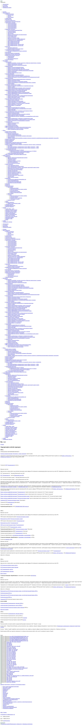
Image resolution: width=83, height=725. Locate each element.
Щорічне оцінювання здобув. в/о (14, 172)
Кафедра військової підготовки (11, 126)
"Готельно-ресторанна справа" (22, 516)
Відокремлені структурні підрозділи (12, 21)
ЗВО (11, 504)
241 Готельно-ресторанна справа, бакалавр (9, 567)
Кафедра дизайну (11, 86)
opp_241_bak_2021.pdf (11, 655)
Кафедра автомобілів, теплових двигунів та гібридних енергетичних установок (24, 62)
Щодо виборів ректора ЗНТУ (14, 41)
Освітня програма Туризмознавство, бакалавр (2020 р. (11, 603)
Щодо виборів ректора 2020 (13, 42)
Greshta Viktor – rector (9, 208)
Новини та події (11, 200)
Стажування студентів (14, 199)
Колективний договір (12, 35)
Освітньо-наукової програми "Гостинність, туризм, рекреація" (13, 453)
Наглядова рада (8, 19)
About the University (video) (10, 212)
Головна (4, 11)
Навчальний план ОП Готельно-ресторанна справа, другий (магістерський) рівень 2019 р (18, 591)
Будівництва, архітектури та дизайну (13, 84)
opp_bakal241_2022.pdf (11, 648)
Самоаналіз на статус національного (15, 40)
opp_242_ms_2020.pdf (10, 654)
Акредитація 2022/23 (12, 27)
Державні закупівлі (9, 204)
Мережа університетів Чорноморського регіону (17, 157)
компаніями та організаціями (25, 537)
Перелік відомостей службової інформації (16, 38)
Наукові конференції (9, 140)
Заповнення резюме (14, 188)
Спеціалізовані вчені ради (10, 148)
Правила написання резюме (16, 192)
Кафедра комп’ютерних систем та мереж (16, 96)
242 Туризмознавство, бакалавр (7, 571)
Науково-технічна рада (10, 139)
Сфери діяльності (6, 155)
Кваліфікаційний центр (10, 205)
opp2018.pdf (8, 642)
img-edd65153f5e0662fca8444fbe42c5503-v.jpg (18, 640)
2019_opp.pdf (9, 679)
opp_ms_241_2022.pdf (10, 647)
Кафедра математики (12, 71)
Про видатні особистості (13, 58)
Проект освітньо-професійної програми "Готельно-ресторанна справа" (15, 496)
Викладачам (5, 6)
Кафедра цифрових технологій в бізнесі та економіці (19, 103)
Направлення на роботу (15, 191)
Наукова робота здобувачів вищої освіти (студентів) (16, 142)
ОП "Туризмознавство (5, 475)
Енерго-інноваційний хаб (13, 180)
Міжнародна (8, 156)
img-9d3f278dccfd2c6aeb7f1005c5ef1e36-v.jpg (18, 638)
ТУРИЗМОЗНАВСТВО (23, 486)
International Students (9, 217)
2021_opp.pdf (9, 677)
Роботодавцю (10, 193)
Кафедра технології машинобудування (16, 67)
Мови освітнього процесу (13, 177)
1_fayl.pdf (8, 670)
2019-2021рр (33, 575)
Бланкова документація (12, 170)
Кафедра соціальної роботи (13, 122)
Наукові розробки (9, 141)
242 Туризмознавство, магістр (6, 569)
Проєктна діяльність (9, 206)
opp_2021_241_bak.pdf (11, 662)
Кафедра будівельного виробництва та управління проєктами (20, 85)
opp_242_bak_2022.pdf (11, 659)
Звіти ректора (10, 33)
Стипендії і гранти (11, 159)
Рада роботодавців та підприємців (12, 53)
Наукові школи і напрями (10, 131)
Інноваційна (7, 178)
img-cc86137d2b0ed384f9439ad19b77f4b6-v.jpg (18, 636)
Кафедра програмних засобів (14, 97)
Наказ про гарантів (4, 609)
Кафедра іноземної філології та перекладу (16, 107)
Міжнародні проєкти (12, 158)
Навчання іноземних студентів (14, 160)
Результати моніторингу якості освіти (15, 175)
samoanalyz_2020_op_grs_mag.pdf (13, 646)
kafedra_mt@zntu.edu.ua (67, 455)
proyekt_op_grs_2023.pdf (11, 664)
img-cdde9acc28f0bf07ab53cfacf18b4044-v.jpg (18, 639)
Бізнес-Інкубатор (11, 136)
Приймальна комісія (7, 7)
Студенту (10, 194)
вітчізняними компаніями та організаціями (21, 535)
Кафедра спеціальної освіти (13, 113)
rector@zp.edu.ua (6, 720)
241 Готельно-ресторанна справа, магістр (8, 565)
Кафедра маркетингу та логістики (15, 104)
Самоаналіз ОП (3, 599)
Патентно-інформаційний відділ (14, 134)
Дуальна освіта (11, 176)
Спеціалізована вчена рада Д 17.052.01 (16, 150)
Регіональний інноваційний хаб (14, 181)
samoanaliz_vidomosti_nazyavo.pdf (13, 681)
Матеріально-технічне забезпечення (12, 54)
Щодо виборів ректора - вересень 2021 (16, 44)
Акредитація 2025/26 (12, 23)
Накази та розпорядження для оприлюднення (17, 34)
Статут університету (12, 36)
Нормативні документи (10, 29)
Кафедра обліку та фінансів (13, 99)
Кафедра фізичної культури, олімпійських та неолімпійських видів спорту (23, 116)
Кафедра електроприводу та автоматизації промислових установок (22, 82)
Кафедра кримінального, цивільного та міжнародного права (20, 118)
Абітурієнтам (5, 4)
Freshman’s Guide (8, 218)
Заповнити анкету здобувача (16, 197)
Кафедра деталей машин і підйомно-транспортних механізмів (20, 70)
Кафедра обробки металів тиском (15, 72)
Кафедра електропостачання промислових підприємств (19, 79)
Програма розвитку (12, 32)
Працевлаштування (9, 185)
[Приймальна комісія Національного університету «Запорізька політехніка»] (16, 723)
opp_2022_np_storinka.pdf (11, 676)
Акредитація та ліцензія (10, 22)
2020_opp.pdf (9, 678)
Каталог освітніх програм (13, 173)
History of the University (10, 215)
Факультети (5, 60)
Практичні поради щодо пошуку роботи (18, 189)
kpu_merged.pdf (9, 673)
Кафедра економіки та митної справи (15, 101)
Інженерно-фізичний (9, 73)
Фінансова (7, 183)
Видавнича (7, 184)
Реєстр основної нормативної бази (15, 30)
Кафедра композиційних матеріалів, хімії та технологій (19, 87)
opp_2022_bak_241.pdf (11, 661)
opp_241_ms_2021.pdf (10, 657)
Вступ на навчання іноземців (14, 163)
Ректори (9, 16)
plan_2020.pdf (9, 644)
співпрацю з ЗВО (8, 539)
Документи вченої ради (12, 47)
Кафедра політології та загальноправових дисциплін (19, 120)
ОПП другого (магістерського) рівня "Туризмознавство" (12, 524)
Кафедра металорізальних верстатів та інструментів (18, 69)
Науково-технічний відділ (13, 133)
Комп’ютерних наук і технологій (12, 94)
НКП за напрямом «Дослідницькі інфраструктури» (15, 154)
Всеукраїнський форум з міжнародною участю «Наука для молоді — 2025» (23, 147)
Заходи (6, 201)
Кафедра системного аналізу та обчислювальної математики (20, 95)
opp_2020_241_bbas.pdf (11, 663)
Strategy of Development (10, 213)
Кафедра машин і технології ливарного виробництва (19, 76)
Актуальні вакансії (14, 190)
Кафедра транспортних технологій (15, 64)
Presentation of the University (11, 210)
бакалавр (25, 617)
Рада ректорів (8, 52)
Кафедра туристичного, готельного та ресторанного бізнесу (20, 110)
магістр (24, 619)
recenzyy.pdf (8, 660)
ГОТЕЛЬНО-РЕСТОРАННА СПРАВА (8, 486)
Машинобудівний (9, 66)
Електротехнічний (9, 78)
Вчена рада (7, 46)
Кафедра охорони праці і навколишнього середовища (19, 89)
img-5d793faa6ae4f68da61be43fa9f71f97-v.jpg (18, 637)
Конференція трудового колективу (12, 49)
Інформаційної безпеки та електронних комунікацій (16, 90)
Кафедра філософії (11, 109)
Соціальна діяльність (9, 202)
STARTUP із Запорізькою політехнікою (13, 143)
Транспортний (8, 61)
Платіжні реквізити (9, 59)
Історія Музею (11, 57)
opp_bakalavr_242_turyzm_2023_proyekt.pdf (15, 666)
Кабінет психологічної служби (14, 203)
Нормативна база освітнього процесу (15, 168)
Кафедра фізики (11, 83)
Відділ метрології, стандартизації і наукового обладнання (19, 135)
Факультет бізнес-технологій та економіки (14, 98)
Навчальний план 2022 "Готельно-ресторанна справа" (11, 518)
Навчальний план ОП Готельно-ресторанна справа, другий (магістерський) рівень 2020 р (18, 595)
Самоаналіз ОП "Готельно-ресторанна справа (9, 500)
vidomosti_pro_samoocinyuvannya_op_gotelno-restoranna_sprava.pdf (19, 675)
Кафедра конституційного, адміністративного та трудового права (21, 119)
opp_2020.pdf (9, 645)
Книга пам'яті (10, 17)
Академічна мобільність (13, 162)
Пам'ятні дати (10, 15)
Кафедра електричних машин (14, 80)
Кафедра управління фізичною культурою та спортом (19, 114)
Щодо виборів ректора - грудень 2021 (15, 45)
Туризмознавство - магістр (15, 527)
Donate (6, 219)
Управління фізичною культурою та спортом (14, 111)
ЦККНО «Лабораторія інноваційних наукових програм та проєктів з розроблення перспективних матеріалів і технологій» (33, 138)
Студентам (5, 5)
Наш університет (6, 12)
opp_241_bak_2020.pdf (11, 652)
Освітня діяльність (9, 164)
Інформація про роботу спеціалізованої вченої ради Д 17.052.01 (23, 151)
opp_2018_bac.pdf (10, 665)
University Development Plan (11, 214)
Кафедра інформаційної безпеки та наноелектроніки (18, 92)
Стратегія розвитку (12, 31)
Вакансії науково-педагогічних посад (15, 48)
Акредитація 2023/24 (12, 25)
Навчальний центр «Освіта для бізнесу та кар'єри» (18, 128)
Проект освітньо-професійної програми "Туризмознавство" (12, 492)
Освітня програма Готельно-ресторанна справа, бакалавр (12, 607)
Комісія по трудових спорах (13, 37)
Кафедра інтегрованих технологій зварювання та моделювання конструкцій (23, 77)
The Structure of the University (11, 216)
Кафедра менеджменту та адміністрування (16, 102)
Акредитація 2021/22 (12, 28)
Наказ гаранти (3, 573)
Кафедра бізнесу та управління (14, 105)
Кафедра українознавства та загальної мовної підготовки (19, 108)
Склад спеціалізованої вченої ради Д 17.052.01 (19, 152)
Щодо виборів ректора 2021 (13, 43)
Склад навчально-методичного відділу (16, 166)
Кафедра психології (12, 123)
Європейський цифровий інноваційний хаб (17, 179)
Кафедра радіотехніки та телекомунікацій (16, 91)
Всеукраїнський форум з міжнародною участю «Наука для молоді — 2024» (23, 146)
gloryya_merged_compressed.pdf (12, 671)
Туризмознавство (10, 502)
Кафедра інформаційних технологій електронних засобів (19, 93)
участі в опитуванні (70, 547)
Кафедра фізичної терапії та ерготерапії (16, 115)
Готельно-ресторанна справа (21, 529)
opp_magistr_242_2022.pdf (11, 650)
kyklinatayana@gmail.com (5, 456)
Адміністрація (8, 18)
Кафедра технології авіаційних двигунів (16, 68)
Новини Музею (11, 56)
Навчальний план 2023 (19, 475)
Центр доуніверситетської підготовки (15, 129)
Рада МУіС (10, 145)
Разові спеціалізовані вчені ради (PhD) (16, 153)
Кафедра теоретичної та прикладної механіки (17, 65)
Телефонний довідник (7, 221)
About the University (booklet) (11, 209)
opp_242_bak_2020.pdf (11, 653)
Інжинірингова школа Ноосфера (14, 182)
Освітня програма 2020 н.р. (6, 597)
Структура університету (10, 20)
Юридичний (8, 117)
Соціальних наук (8, 121)
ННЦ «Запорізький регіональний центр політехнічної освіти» (18, 127)
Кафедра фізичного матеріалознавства (16, 74)
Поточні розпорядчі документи (14, 171)
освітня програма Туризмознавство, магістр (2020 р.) (11, 605)
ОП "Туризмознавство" (10, 465)
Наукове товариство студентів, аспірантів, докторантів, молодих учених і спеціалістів (23, 144)
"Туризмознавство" (20, 520)
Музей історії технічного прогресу (12, 55)
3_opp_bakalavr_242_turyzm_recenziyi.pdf (14, 669)
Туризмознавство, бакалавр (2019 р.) (15, 613)
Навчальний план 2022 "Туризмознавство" (9, 522)
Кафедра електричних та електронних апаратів (17, 81)
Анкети (66, 584)
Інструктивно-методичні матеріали (15, 169)
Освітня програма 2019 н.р (6, 593)
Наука (4, 130)
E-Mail (4, 220)
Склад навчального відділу (13, 165)
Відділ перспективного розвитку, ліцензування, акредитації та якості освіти (23, 167)
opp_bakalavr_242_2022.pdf (12, 649)
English (4, 207)
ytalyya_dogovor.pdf (10, 672)
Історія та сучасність (9, 13)
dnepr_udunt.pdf (9, 674)
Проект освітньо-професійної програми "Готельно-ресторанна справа (14, 498)
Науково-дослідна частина (10, 132)
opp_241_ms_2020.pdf (10, 651)
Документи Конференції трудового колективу (17, 50)
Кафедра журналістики (12, 124)
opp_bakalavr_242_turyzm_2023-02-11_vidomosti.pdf (16, 667)
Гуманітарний (8, 106)
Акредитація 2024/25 (12, 24)
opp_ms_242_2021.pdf (10, 658)
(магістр (26, 506)
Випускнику (10, 187)
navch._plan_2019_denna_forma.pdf (13, 641)
